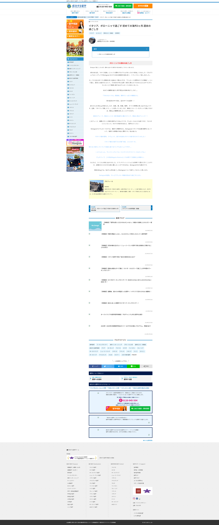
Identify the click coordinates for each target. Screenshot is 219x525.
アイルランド (102, 355)
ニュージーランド (105, 351)
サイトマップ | (108, 522)
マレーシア (140, 348)
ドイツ (135, 351)
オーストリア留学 (94, 504)
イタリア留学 (93, 496)
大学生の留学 (70, 499)
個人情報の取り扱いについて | (85, 522)
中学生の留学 (70, 494)
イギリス (114, 351)
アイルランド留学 (94, 480)
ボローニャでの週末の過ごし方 (106, 54)
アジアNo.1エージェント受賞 (98, 388)
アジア (103, 348)
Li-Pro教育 (136, 516)
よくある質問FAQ (138, 480)
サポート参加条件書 (139, 483)
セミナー (117, 355)
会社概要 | (69, 522)
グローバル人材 (128, 344)
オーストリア (93, 355)
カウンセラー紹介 (126, 388)
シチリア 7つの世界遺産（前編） (131, 208)
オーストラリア (94, 351)
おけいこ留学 (70, 486)
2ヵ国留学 (69, 483)
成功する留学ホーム (73, 450)
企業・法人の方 (137, 505)
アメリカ (118, 348)
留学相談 (142, 6)
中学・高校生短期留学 (73, 491)
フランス (122, 351)
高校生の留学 (70, 496)
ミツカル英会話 (138, 513)
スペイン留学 (93, 499)
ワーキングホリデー (102, 344)
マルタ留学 (92, 483)
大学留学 (69, 502)
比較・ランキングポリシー (139, 503)
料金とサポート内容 (113, 388)
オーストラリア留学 (94, 472)
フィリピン (132, 348)
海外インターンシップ (116, 344)
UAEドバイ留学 (93, 507)
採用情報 (113, 522)
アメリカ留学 (93, 467)
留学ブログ (136, 478)
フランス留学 (93, 494)
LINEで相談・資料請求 (141, 408)
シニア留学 (70, 507)
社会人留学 (70, 504)
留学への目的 (96, 378)
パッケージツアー (71, 488)
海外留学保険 (137, 472)
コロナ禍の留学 (126, 355)
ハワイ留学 (92, 488)
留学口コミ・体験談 (108, 33)
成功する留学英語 (94, 348)
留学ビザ (136, 475)
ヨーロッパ (98, 33)
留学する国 (130, 378)
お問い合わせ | (74, 522)
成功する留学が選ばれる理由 (141, 388)
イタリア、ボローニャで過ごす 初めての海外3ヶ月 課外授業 (104, 209)
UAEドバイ (114, 504)
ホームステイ (70, 480)
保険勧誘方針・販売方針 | (98, 522)
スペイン (142, 351)
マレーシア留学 (93, 491)
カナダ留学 (92, 470)
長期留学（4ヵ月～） (72, 470)
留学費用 (136, 467)
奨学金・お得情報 (138, 470)
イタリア (92, 33)
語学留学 (117, 33)
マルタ (110, 355)
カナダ (125, 348)
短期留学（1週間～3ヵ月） (74, 467)
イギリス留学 (93, 478)
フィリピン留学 (93, 486)
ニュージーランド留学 (95, 475)
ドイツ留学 (92, 502)
